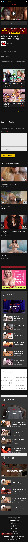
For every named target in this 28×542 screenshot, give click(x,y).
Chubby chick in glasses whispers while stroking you (13, 232)
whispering (19, 111)
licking (13, 111)
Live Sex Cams (14, 531)
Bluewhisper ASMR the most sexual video (19, 344)
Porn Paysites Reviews (14, 522)
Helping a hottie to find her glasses (14, 412)
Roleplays (17, 304)
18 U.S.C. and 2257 (15, 539)
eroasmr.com (11, 42)
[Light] (3, 23)
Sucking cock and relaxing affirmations (19, 362)
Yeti (23, 111)
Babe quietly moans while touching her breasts (18, 482)
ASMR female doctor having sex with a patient (19, 327)
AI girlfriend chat (13, 533)
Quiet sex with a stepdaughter (14, 307)
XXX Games (14, 528)
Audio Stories (20, 378)
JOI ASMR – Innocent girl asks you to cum (19, 318)
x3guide (14, 519)
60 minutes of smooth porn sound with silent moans (19, 335)
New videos (6, 536)
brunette (8, 111)
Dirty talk (11, 304)
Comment (4, 132)
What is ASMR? (20, 536)
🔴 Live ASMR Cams (7, 534)
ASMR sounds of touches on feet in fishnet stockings (19, 491)
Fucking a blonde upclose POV (10, 184)
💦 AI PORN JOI (7, 1)
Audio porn (14, 526)
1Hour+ (5, 378)
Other (17, 383)
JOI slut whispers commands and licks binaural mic (14, 471)
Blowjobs (6, 380)
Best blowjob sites (14, 520)
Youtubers (19, 388)
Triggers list (13, 536)
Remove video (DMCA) (7, 538)
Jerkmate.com (14, 530)
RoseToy (14, 525)
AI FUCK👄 (16, 19)
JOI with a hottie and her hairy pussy (12, 256)
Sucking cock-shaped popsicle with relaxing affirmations (18, 424)
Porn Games (14, 523)
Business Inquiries (17, 538)
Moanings (6, 383)
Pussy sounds (7, 385)
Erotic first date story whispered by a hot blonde (13, 207)
